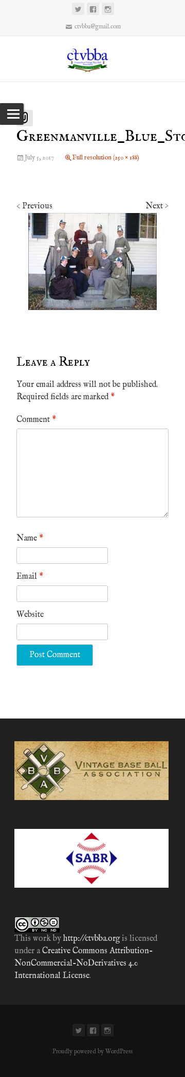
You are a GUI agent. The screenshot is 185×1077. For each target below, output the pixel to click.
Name (29, 538)
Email (29, 577)
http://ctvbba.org (91, 939)
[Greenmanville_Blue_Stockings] (92, 261)
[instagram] (108, 9)
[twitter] (78, 9)
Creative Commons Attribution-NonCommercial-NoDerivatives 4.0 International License (83, 963)
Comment (36, 420)
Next (157, 206)
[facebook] (93, 9)
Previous (34, 206)
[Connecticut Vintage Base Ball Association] (92, 58)
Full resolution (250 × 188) (105, 157)
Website (30, 615)
